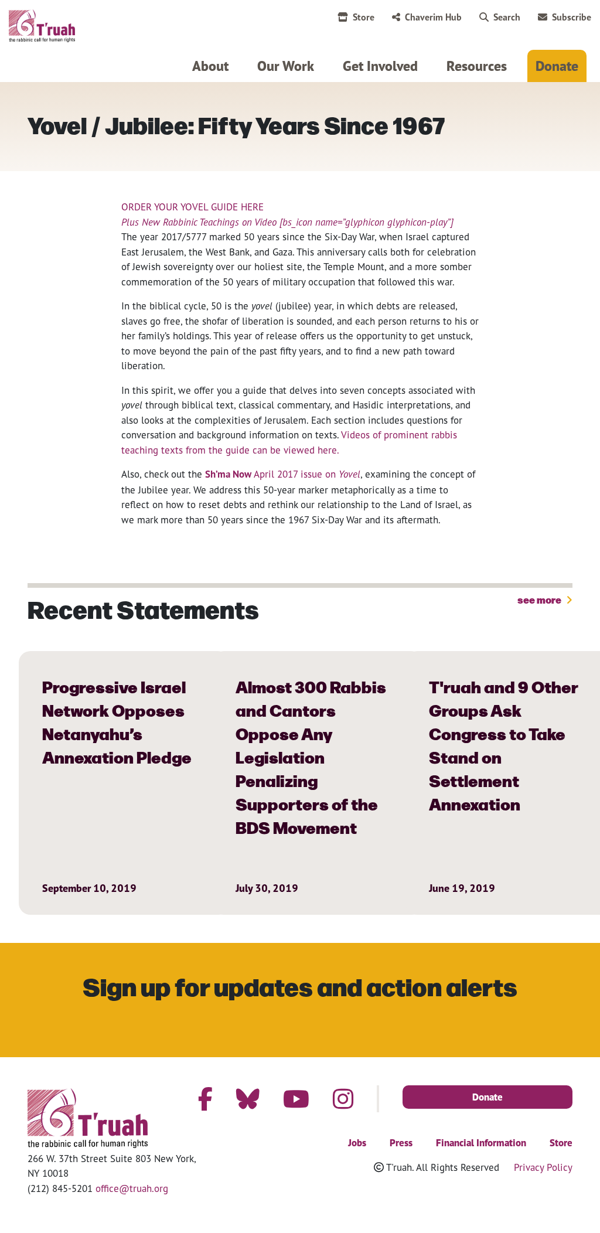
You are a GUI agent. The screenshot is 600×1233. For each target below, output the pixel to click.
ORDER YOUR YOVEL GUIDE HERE (192, 206)
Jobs (357, 1142)
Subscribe (571, 17)
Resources (476, 66)
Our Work (285, 66)
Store (363, 17)
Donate (557, 66)
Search (506, 17)
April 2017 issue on (305, 474)
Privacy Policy (543, 1167)
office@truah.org (132, 1188)
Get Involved (380, 66)
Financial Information (481, 1142)
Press (401, 1142)
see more (539, 600)
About (210, 66)
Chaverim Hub (433, 17)
